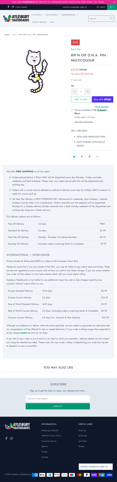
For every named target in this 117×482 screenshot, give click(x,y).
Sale (52, 22)
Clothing (37, 15)
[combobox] (101, 19)
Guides (81, 446)
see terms (99, 2)
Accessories (52, 15)
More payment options (102, 108)
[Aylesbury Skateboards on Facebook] (8, 7)
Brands (42, 22)
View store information (83, 121)
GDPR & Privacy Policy (51, 435)
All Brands (82, 435)
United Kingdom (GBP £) (75, 7)
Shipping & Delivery (49, 430)
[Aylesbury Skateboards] (16, 19)
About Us (82, 430)
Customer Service (48, 441)
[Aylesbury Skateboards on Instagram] (13, 7)
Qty (72, 85)
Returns (44, 446)
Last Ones (82, 441)
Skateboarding (68, 15)
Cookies (44, 457)
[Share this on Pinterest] (89, 156)
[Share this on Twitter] (74, 156)
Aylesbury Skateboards (21, 474)
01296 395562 (21, 7)
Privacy (44, 451)
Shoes (35, 22)
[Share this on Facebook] (82, 156)
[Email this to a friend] (97, 156)
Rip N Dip (76, 49)
